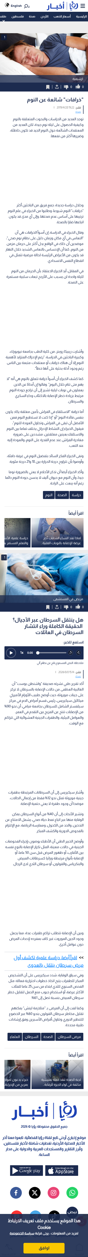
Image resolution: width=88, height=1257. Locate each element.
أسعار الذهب (62, 16)
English (16, 6)
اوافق (44, 1248)
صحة (32, 16)
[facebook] (16, 1193)
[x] (35, 1193)
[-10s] (70, 653)
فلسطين (17, 16)
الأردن (44, 16)
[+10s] (79, 653)
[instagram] (53, 1193)
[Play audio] (11, 652)
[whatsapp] (72, 1193)
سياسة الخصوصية (22, 1233)
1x (21, 652)
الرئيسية (81, 16)
